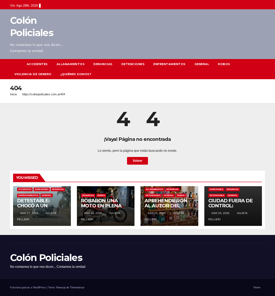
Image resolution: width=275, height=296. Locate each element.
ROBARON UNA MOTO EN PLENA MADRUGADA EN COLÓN (101, 208)
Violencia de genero (33, 74)
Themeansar (77, 287)
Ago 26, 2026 (93, 213)
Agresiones (42, 189)
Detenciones (133, 64)
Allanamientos (71, 64)
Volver (137, 160)
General (201, 64)
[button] (262, 69)
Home (256, 287)
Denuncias (103, 64)
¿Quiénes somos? (75, 74)
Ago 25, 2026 (157, 213)
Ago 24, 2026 (221, 213)
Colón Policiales (46, 257)
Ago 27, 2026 (29, 213)
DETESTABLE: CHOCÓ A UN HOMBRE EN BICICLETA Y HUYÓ (39, 208)
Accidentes (37, 64)
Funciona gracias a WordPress (28, 287)
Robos (224, 64)
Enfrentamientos (169, 64)
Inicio (13, 94)
